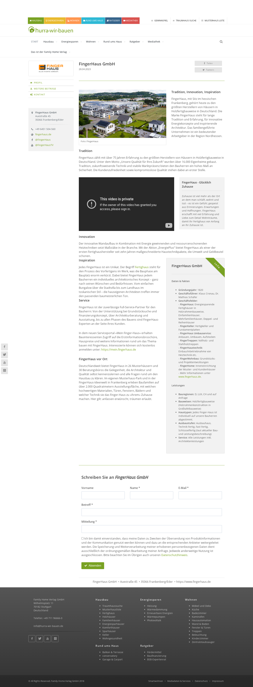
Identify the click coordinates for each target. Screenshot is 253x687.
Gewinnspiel (161, 20)
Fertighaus (142, 267)
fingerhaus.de (43, 134)
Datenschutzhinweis (174, 555)
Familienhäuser (111, 620)
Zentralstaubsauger (203, 642)
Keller (105, 634)
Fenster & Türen (201, 627)
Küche (195, 609)
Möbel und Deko (201, 605)
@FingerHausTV (44, 145)
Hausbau (48, 41)
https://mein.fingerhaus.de (118, 349)
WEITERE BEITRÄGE (45, 88)
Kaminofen (198, 616)
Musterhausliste (111, 609)
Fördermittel (154, 652)
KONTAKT (39, 94)
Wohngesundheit (112, 638)
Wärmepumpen (156, 616)
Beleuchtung (199, 634)
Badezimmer (199, 613)
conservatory (109, 655)
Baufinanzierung (156, 655)
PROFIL (38, 82)
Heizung (152, 605)
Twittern (209, 69)
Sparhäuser (109, 631)
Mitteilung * (89, 522)
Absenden (94, 565)
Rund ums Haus (112, 41)
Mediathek (154, 41)
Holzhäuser (108, 616)
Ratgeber (135, 41)
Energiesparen (69, 41)
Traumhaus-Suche (185, 20)
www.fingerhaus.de (189, 376)
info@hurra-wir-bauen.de (48, 626)
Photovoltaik (154, 620)
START (34, 41)
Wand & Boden (200, 624)
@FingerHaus (43, 139)
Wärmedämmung (157, 609)
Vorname (87, 488)
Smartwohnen (155, 681)
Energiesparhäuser (113, 624)
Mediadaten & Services (179, 681)
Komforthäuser (111, 627)
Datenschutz (201, 681)
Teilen (209, 63)
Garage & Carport (112, 659)
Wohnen (91, 41)
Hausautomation (201, 620)
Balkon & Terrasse (112, 652)
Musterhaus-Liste (214, 20)
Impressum (218, 681)
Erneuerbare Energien (160, 613)
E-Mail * (183, 488)
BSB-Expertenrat (156, 659)
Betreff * (87, 505)
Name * (135, 488)
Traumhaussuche (112, 605)
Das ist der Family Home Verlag (49, 52)
